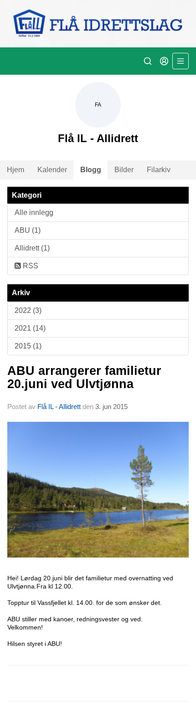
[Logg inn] (164, 61)
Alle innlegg (34, 212)
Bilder (124, 170)
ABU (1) (28, 230)
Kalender (52, 170)
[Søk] (147, 61)
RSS (29, 266)
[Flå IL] (98, 23)
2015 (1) (28, 346)
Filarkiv (158, 170)
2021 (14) (30, 328)
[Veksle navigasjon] (180, 61)
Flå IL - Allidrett (59, 406)
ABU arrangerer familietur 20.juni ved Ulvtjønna (84, 377)
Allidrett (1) (32, 248)
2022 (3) (28, 310)
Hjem (15, 170)
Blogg (90, 170)
